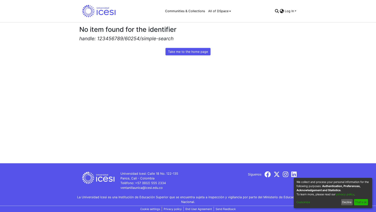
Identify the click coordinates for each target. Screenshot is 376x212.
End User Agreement (198, 209)
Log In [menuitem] (289, 11)
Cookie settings (150, 209)
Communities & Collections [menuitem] (185, 11)
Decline (347, 202)
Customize (303, 202)
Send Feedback (226, 209)
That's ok (361, 202)
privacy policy (345, 194)
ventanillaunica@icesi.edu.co (141, 188)
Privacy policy (173, 209)
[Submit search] (277, 11)
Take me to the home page (188, 52)
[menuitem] (219, 11)
